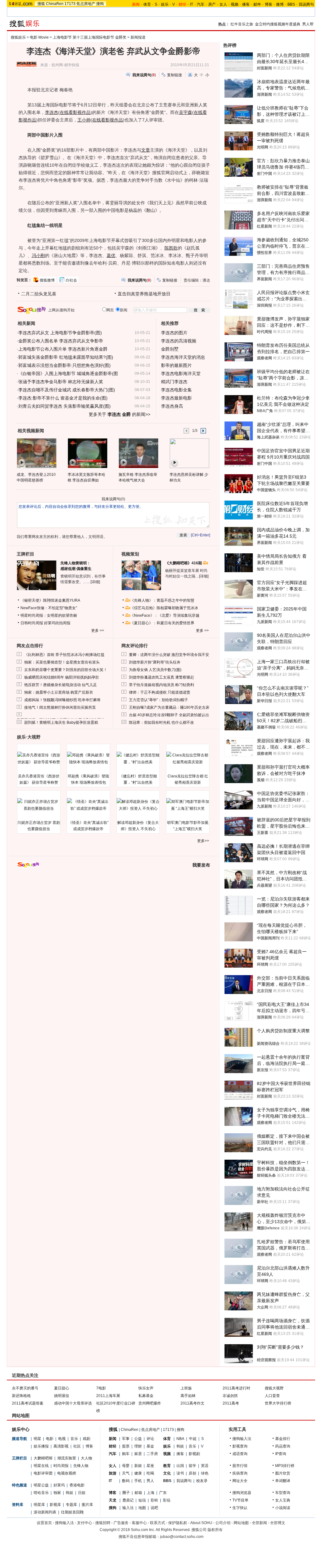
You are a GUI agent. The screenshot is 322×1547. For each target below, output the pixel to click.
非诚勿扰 (230, 1396)
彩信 (166, 1500)
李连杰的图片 (174, 332)
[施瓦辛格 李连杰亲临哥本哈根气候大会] (138, 453)
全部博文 (277, 1523)
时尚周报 (61, 1466)
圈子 (126, 1493)
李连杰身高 (172, 406)
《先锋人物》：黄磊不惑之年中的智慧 (162, 600)
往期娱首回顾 (72, 1512)
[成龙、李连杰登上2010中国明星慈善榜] (36, 453)
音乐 (74, 1439)
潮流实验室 (66, 1458)
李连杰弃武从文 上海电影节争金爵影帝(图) (60, 332)
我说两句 (306, 4)
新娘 (138, 1466)
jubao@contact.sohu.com (181, 1536)
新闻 (112, 1439)
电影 (49, 1439)
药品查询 (282, 1446)
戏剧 (86, 1439)
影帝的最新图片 (176, 365)
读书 (180, 1473)
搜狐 (41, 4)
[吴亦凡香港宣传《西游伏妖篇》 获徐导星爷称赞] (38, 758)
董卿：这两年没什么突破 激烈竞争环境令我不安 (169, 655)
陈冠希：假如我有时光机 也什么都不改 (161, 722)
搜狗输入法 (241, 1439)
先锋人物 (80, 1466)
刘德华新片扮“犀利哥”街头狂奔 (154, 662)
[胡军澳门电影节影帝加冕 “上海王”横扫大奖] (187, 805)
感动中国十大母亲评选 (73, 1403)
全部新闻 (259, 1523)
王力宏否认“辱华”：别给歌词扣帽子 (158, 700)
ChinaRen (55, 4)
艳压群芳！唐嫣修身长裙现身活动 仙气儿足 (60, 685)
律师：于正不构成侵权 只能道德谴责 (159, 692)
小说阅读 (282, 1508)
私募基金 (145, 1396)
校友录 (202, 1481)
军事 (126, 1439)
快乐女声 (145, 1388)
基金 (150, 1446)
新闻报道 (138, 37)
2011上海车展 (108, 1396)
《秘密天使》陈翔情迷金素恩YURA (50, 600)
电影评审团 (43, 1473)
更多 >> (97, 630)
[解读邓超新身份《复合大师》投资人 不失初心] (138, 805)
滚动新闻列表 (45, 1512)
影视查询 (239, 1446)
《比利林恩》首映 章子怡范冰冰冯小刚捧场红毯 (64, 655)
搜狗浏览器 (241, 1493)
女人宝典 (282, 1500)
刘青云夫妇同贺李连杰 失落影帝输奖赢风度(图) (64, 406)
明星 (37, 1439)
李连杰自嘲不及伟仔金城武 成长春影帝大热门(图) (66, 389)
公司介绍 (222, 1523)
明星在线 (41, 1466)
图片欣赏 (282, 1473)
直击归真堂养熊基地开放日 (144, 293)
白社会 (71, 280)
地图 (142, 1508)
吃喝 (150, 1473)
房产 (212, 4)
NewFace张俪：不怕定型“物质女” (48, 608)
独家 (57, 1493)
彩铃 (154, 1500)
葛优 (111, 255)
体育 (147, 4)
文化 (167, 1473)
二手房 (152, 1454)
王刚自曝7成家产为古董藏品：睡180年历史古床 (169, 707)
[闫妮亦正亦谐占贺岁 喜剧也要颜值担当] (38, 805)
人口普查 (272, 1396)
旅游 (112, 1473)
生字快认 (239, 1508)
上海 (150, 1493)
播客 (246, 4)
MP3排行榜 (284, 1466)
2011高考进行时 (236, 1388)
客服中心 (139, 1523)
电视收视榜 (66, 1473)
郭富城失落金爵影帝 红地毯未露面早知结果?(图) (65, 357)
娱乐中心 (21, 1429)
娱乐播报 (41, 1446)
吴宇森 (185, 112)
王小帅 (84, 119)
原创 (192, 1473)
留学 (192, 1466)
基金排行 (282, 1439)
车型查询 (282, 1493)
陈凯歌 (171, 247)
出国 (180, 1466)
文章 (145, 150)
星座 (150, 1466)
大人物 (86, 1458)
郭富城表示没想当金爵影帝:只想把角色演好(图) (64, 365)
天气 (126, 1473)
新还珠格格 (21, 1396)
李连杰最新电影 (176, 397)
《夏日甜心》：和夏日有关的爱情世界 (162, 623)
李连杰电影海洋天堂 (181, 373)
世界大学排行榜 (278, 1403)
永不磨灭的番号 (25, 1388)
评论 (150, 1439)
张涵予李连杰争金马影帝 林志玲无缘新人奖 (60, 381)
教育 (167, 1466)
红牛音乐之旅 (241, 24)
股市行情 (239, 1466)
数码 (126, 1481)
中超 (193, 1439)
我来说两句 (111, 499)
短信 (142, 1500)
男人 (150, 1481)
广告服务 (121, 1523)
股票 (126, 1446)
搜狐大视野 (274, 1388)
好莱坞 (59, 1485)
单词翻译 (282, 1481)
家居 (138, 1454)
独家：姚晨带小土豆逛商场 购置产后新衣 (58, 692)
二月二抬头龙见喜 (38, 293)
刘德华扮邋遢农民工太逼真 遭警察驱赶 (161, 677)
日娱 (82, 1493)
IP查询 (280, 1454)
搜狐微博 (47, 280)
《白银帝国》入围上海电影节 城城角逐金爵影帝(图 (68, 373)
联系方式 (157, 1523)
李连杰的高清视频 (178, 340)
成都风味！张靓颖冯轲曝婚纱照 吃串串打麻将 (62, 700)
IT (191, 4)
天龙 (112, 1500)
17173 (69, 4)
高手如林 (188, 1396)
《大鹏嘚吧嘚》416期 (184, 563)
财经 (112, 1446)
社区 (77, 1446)
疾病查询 (239, 1473)
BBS (291, 4)
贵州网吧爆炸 (149, 1403)
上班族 (186, 1388)
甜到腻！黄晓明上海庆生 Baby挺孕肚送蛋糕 (61, 722)
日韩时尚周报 (31, 623)
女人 (223, 4)
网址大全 (239, 1481)
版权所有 (215, 1530)
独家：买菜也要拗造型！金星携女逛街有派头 (62, 662)
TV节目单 (240, 1500)
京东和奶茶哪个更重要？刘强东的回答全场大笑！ (65, 670)
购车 (126, 1454)
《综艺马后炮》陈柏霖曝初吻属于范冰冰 (164, 608)
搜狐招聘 (102, 1523)
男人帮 (308, 24)
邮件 (257, 4)
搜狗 (100, 4)
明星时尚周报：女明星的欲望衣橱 (48, 615)
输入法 (128, 1508)
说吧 (154, 1508)
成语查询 (239, 1454)
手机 (138, 1481)
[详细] (95, 582)
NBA (180, 1439)
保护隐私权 (177, 1523)
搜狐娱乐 (18, 37)
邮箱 (138, 1493)
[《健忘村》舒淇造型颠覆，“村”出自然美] (138, 758)
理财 (138, 1446)
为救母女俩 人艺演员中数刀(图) (155, 670)
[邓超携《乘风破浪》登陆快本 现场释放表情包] (88, 758)
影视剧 (194, 1454)
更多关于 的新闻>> (119, 414)
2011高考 (231, 1403)
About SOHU (201, 1523)
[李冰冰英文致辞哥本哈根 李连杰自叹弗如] (87, 453)
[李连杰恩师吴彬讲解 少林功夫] (189, 453)
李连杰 (51, 112)
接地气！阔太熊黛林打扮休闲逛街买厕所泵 (60, 707)
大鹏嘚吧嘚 (43, 1458)
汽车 (200, 4)
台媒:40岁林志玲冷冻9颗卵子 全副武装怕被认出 (169, 715)
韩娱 (69, 1493)
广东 (163, 1493)
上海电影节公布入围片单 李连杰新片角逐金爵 (63, 349)
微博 (280, 4)
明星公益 (41, 1485)
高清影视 (61, 1446)
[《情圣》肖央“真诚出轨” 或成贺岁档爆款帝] (88, 805)
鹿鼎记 (128, 1500)
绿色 (204, 1473)
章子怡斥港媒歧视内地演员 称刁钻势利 (161, 685)
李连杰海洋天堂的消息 (183, 357)
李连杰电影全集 (176, 389)
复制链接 (174, 75)
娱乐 (165, 4)
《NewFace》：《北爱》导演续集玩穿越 (164, 615)
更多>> (203, 841)
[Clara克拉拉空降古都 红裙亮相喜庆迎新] (187, 758)
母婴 (126, 1466)
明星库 (39, 1504)
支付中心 (84, 1523)
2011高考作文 (192, 1403)
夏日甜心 (61, 1388)
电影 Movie (39, 37)
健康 (138, 1473)
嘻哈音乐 (41, 1493)
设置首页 (44, 1523)
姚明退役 (61, 1396)
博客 (268, 4)
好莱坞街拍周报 (57, 623)
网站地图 (241, 1523)
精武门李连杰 (174, 381)
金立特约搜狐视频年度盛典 (277, 24)
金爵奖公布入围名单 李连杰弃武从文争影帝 (60, 340)
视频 (234, 4)
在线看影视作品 (75, 112)
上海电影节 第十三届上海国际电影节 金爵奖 (89, 37)
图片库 (87, 1504)
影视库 (55, 1504)
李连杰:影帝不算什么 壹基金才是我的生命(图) (63, 397)
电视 (62, 1439)
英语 (204, 1466)
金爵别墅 (170, 349)
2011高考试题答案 (27, 1403)
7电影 (101, 1388)
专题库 (71, 1504)
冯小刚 (38, 255)
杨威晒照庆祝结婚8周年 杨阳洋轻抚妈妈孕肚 (61, 677)
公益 (138, 1439)
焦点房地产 (85, 4)
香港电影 (77, 1485)
